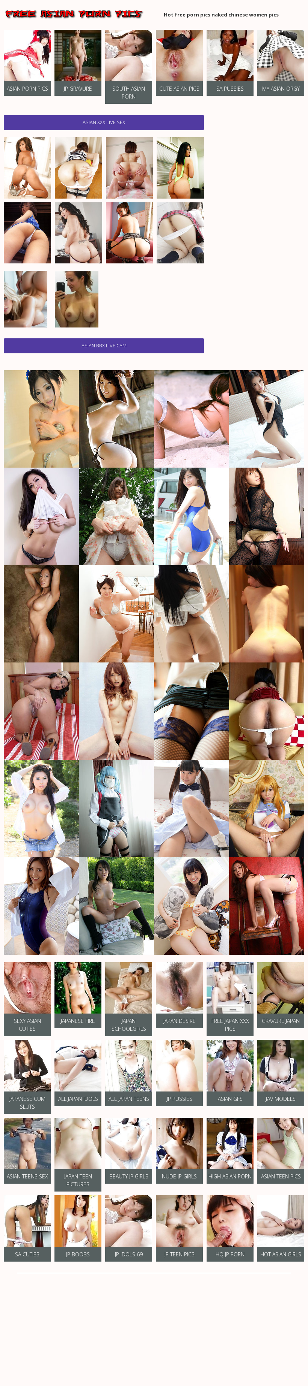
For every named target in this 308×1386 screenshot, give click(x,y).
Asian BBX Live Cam (104, 345)
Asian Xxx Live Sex (104, 122)
